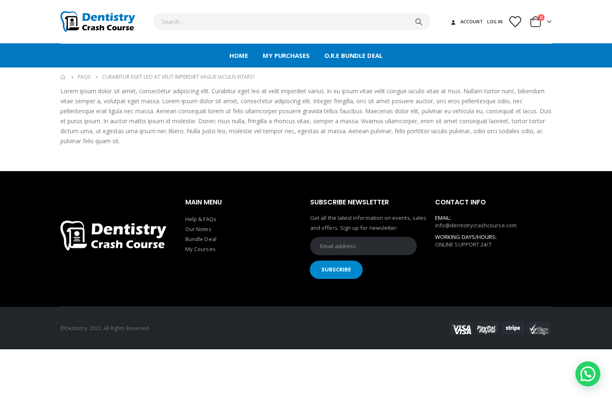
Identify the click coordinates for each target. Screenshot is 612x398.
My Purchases (286, 55)
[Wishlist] (515, 21)
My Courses (200, 249)
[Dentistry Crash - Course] (97, 21)
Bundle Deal (200, 239)
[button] (587, 373)
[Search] (418, 21)
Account (471, 21)
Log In (495, 21)
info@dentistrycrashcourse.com (476, 225)
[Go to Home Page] (63, 77)
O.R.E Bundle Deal (353, 55)
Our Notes (198, 229)
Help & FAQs (200, 219)
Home (238, 55)
